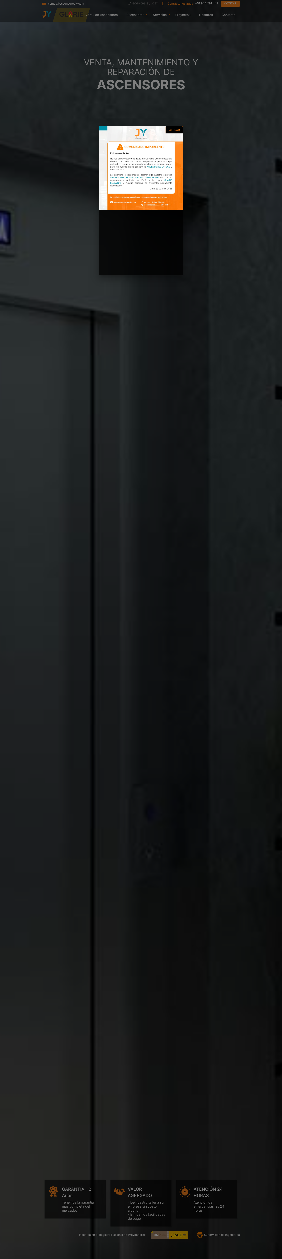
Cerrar (174, 129)
